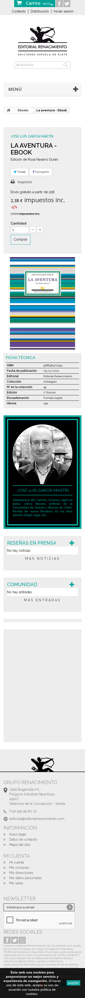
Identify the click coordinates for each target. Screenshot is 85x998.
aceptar (73, 983)
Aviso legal (17, 834)
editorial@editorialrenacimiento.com (36, 819)
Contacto (19, 11)
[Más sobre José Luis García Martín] (42, 454)
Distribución (40, 11)
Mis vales (16, 883)
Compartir (41, 172)
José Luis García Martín (32, 136)
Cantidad (18, 223)
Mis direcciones (21, 873)
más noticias (42, 558)
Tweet (21, 172)
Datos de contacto (23, 839)
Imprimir (25, 182)
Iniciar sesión (63, 11)
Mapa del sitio (19, 845)
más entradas (42, 600)
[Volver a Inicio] (8, 110)
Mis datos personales (25, 878)
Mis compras (19, 867)
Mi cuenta (16, 862)
